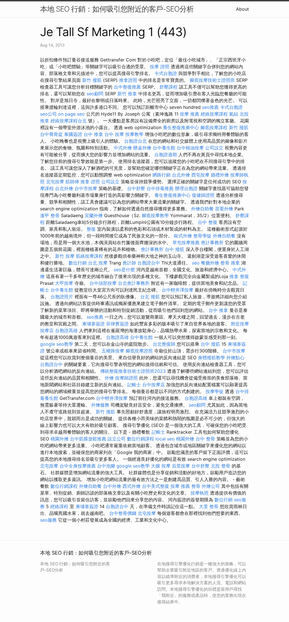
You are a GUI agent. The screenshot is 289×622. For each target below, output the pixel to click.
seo (196, 263)
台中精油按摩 (190, 148)
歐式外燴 (183, 236)
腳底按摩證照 (139, 351)
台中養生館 (164, 148)
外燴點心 (235, 357)
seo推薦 (210, 107)
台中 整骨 (205, 439)
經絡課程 (59, 506)
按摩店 (47, 330)
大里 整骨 (208, 506)
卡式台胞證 (165, 73)
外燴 (109, 378)
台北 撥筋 (150, 296)
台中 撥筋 (174, 249)
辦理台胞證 (186, 188)
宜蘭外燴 (94, 215)
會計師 (129, 263)
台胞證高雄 (66, 330)
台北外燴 (181, 175)
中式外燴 (123, 148)
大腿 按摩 (160, 466)
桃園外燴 (60, 439)
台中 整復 (207, 222)
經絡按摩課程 (214, 114)
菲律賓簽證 (117, 324)
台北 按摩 (98, 263)
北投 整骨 (220, 466)
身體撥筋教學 (211, 357)
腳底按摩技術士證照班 (212, 80)
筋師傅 (72, 181)
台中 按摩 (114, 134)
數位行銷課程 (140, 439)
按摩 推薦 (189, 114)
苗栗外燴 (224, 208)
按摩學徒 (214, 391)
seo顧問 (95, 93)
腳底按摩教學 (155, 215)
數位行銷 (78, 263)
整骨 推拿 (230, 263)
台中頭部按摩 (103, 283)
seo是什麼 (124, 269)
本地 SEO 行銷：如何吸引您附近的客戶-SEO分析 (117, 9)
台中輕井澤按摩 (177, 290)
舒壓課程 (168, 87)
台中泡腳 (106, 466)
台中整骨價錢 (122, 513)
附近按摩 (240, 324)
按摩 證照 (159, 66)
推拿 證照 (90, 181)
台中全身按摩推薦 (78, 466)
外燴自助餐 (202, 208)
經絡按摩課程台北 (69, 120)
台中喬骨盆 (51, 134)
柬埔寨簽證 (93, 324)
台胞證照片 (62, 296)
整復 (91, 229)
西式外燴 (131, 486)
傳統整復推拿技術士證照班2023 (133, 371)
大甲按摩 (64, 283)
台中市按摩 (86, 188)
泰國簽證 (73, 134)
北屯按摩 (55, 181)
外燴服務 (100, 405)
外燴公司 (211, 486)
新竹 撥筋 (92, 80)
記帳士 (134, 384)
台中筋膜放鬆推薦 (88, 439)
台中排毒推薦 (160, 188)
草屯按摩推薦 (186, 242)
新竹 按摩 (65, 256)
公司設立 (214, 148)
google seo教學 (56, 344)
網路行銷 (161, 175)
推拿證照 (128, 80)
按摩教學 (134, 134)
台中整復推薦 (127, 87)
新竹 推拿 (127, 93)
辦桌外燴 (142, 148)
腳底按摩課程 (213, 127)
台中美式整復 (155, 486)
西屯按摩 (200, 175)
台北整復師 (164, 344)
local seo (165, 439)
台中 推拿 (93, 134)
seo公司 (48, 114)
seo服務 (48, 520)
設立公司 (117, 439)
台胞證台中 (148, 263)
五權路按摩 (113, 351)
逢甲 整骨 (50, 215)
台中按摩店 (153, 384)
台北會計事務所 (134, 283)
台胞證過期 (165, 154)
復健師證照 (203, 195)
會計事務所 (212, 242)
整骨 (195, 486)
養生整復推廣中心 (181, 127)
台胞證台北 (135, 141)
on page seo (71, 114)
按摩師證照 (126, 378)
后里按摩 (181, 466)
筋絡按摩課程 (89, 256)
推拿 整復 (239, 276)
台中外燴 (112, 486)
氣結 (233, 114)
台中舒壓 (136, 188)
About (242, 9)
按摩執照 (200, 493)
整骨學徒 (202, 236)
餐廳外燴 (210, 263)
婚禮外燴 (220, 175)
